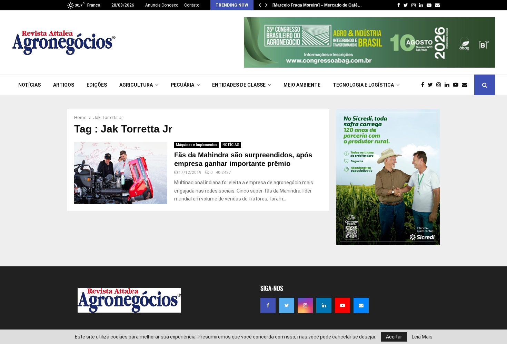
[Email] (466, 85)
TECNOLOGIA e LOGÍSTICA (363, 85)
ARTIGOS (63, 85)
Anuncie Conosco (161, 5)
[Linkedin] (449, 85)
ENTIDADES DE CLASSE (239, 85)
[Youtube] (457, 85)
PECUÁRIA (182, 85)
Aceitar (394, 337)
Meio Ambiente (302, 85)
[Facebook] (424, 85)
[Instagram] (440, 85)
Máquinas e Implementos (196, 145)
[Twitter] (432, 85)
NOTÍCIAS (29, 85)
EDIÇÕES (97, 85)
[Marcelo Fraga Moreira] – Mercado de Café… (317, 5)
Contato (191, 5)
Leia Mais (422, 336)
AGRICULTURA (136, 85)
